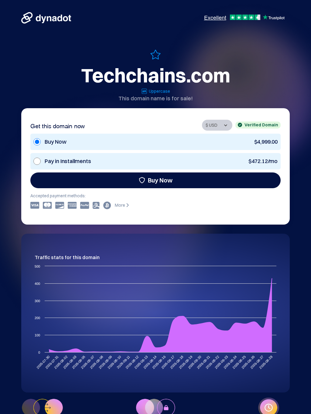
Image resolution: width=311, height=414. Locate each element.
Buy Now (160, 180)
